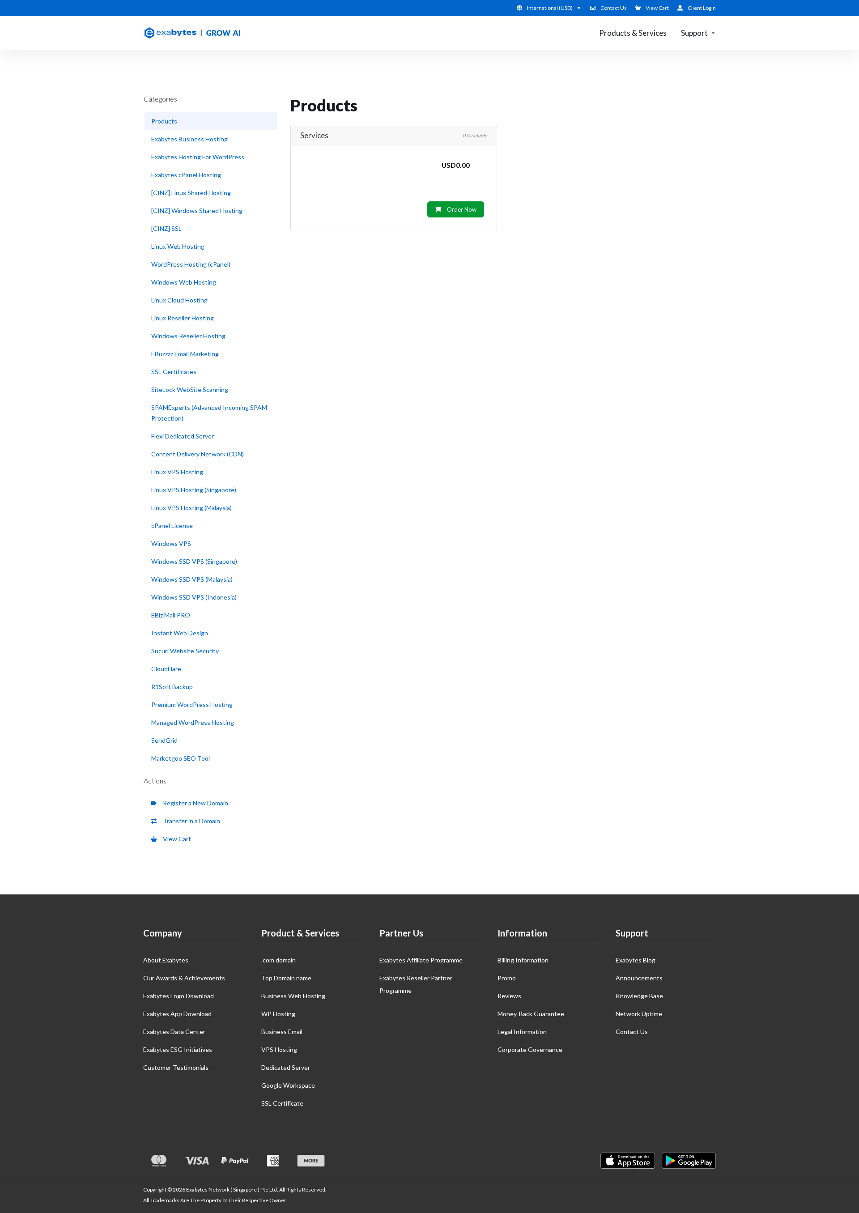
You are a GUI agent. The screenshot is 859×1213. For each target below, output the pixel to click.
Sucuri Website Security (185, 651)
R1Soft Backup (172, 686)
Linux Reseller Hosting (182, 318)
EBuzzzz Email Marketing (185, 354)
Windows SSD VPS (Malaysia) (192, 579)
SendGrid (164, 740)
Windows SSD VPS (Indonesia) (194, 597)
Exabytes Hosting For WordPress (197, 157)
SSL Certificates (173, 371)
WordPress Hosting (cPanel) (190, 264)
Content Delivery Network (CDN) (197, 454)
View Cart (175, 839)
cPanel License (172, 525)
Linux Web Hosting (177, 246)
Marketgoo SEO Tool (180, 758)
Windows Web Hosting (183, 282)
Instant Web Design (179, 633)
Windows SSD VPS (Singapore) (194, 561)
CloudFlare (166, 668)
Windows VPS (171, 543)
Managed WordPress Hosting (192, 722)
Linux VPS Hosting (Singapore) (193, 490)
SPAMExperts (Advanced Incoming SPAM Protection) (209, 413)
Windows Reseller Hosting (188, 336)
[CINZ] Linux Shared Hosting (191, 192)
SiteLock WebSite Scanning (189, 389)
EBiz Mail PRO (170, 615)
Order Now (461, 209)
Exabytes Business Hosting (189, 139)
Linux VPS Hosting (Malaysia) (191, 507)
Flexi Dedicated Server (182, 436)
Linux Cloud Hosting (179, 300)
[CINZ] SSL (166, 228)
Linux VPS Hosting (177, 472)
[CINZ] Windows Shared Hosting (196, 210)
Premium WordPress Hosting (192, 704)
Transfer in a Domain (190, 821)
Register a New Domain (194, 803)
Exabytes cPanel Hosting (186, 175)
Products (164, 121)
